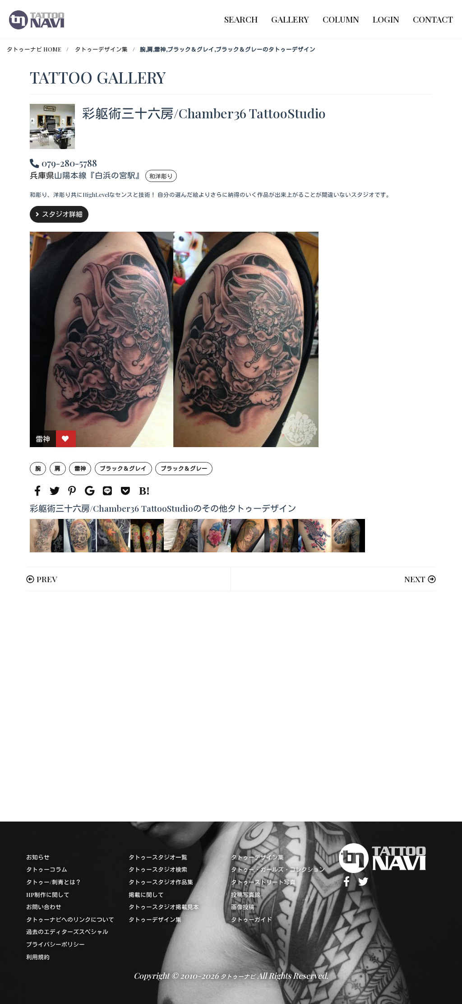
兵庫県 (42, 175)
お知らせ (38, 857)
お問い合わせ (43, 907)
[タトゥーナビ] (36, 19)
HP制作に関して (47, 894)
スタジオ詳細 (62, 214)
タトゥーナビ (237, 976)
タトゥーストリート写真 (263, 882)
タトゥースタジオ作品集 (161, 882)
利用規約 (38, 957)
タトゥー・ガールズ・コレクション (278, 869)
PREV (47, 579)
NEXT (414, 579)
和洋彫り (161, 176)
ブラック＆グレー (184, 468)
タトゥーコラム (46, 869)
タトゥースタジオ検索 (158, 869)
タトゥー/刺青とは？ (53, 882)
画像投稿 (242, 907)
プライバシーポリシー (55, 944)
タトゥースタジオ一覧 (158, 857)
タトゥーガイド (251, 919)
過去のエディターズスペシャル (67, 931)
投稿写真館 (245, 894)
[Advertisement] (231, 706)
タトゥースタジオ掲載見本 (164, 907)
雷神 (80, 468)
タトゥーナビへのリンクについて (70, 919)
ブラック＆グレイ (123, 468)
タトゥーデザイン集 (101, 49)
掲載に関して (146, 894)
